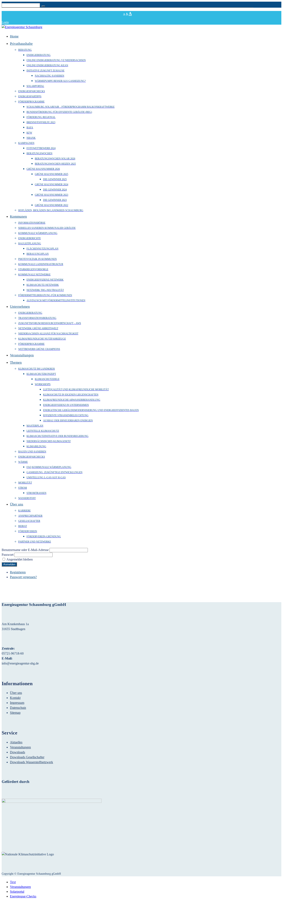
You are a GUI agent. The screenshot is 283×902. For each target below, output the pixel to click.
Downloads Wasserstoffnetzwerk (31, 762)
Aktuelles (16, 742)
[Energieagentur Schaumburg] (22, 27)
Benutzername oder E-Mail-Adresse (25, 550)
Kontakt (15, 697)
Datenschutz (18, 707)
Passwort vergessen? (23, 577)
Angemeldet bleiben (19, 559)
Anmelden (9, 564)
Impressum (17, 702)
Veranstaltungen (20, 747)
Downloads (17, 752)
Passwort (7, 554)
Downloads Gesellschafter (27, 757)
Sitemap (15, 712)
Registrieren (18, 572)
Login (5, 22)
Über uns (16, 693)
